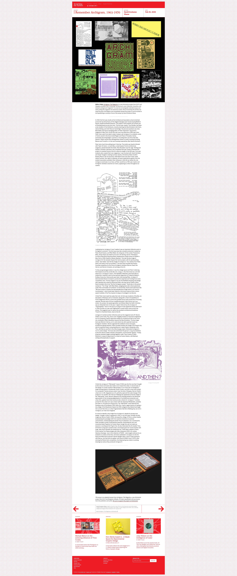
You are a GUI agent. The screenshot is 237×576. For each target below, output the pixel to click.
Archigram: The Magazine (111, 104)
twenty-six (88, 572)
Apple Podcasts (78, 560)
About (100, 4)
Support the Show (107, 4)
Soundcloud (77, 566)
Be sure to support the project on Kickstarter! (125, 501)
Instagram (108, 572)
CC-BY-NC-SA (82, 572)
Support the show (107, 560)
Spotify (75, 561)
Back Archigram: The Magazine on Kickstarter (106, 511)
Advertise (105, 561)
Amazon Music (77, 564)
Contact (105, 563)
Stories (95, 4)
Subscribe (153, 560)
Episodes (89, 4)
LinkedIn (114, 572)
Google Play (77, 563)
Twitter (117, 572)
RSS (75, 568)
